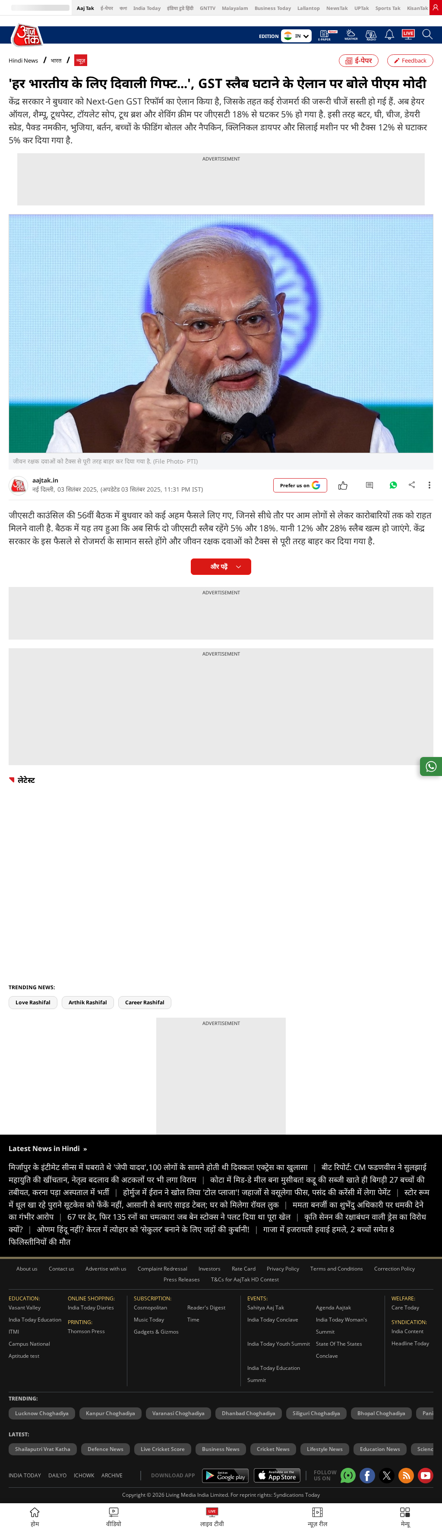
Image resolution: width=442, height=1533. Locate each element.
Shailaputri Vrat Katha (42, 1449)
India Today (147, 8)
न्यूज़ (80, 60)
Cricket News (273, 1449)
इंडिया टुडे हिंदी (180, 8)
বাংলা (123, 8)
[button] (405, 1518)
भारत (56, 60)
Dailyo (57, 1475)
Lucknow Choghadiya (42, 1413)
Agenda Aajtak (333, 1307)
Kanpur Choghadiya (110, 1413)
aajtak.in (45, 480)
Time (193, 1319)
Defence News (105, 1449)
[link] (436, 7)
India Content (407, 1331)
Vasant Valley (25, 1307)
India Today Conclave (272, 1319)
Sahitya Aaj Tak (265, 1307)
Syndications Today (297, 1494)
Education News (380, 1449)
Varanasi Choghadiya (178, 1413)
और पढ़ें (219, 566)
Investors (210, 1268)
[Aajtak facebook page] (367, 1475)
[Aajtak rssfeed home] (406, 1475)
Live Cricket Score (163, 1449)
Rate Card (244, 1268)
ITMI (14, 1331)
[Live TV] (408, 37)
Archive (112, 1475)
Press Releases (182, 1279)
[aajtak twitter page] (387, 1475)
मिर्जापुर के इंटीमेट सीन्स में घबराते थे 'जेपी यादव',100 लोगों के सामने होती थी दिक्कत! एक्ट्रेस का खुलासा (163, 1167)
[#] (393, 487)
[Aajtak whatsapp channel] (348, 1475)
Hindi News (23, 60)
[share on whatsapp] (431, 766)
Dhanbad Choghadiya (248, 1413)
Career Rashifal (144, 1002)
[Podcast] (371, 35)
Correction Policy (394, 1268)
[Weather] (351, 37)
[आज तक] (28, 35)
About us (27, 1268)
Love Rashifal (33, 1002)
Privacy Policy (283, 1268)
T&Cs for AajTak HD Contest (245, 1279)
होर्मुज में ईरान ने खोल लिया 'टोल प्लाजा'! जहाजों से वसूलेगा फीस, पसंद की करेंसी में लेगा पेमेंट (261, 1192)
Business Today (273, 8)
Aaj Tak (85, 8)
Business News (221, 1449)
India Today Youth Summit (278, 1343)
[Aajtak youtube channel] (425, 1475)
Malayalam (235, 8)
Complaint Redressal (162, 1268)
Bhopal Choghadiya (381, 1413)
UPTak (361, 8)
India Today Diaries (91, 1307)
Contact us (61, 1268)
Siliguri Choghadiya (316, 1413)
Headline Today (410, 1343)
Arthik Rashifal (88, 1002)
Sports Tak (388, 8)
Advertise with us (105, 1268)
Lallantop (308, 8)
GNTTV (207, 8)
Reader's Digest (206, 1307)
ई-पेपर (107, 8)
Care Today (405, 1307)
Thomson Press (86, 1331)
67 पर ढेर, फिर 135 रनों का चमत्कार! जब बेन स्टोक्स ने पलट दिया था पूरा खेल (183, 1216)
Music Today (149, 1319)
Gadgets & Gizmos (156, 1331)
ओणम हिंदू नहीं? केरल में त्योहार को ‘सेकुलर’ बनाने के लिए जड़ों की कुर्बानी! (148, 1229)
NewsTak (337, 8)
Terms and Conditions (336, 1268)
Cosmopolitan (150, 1307)
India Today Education (35, 1319)
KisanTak (417, 8)
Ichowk (84, 1475)
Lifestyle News (325, 1449)
